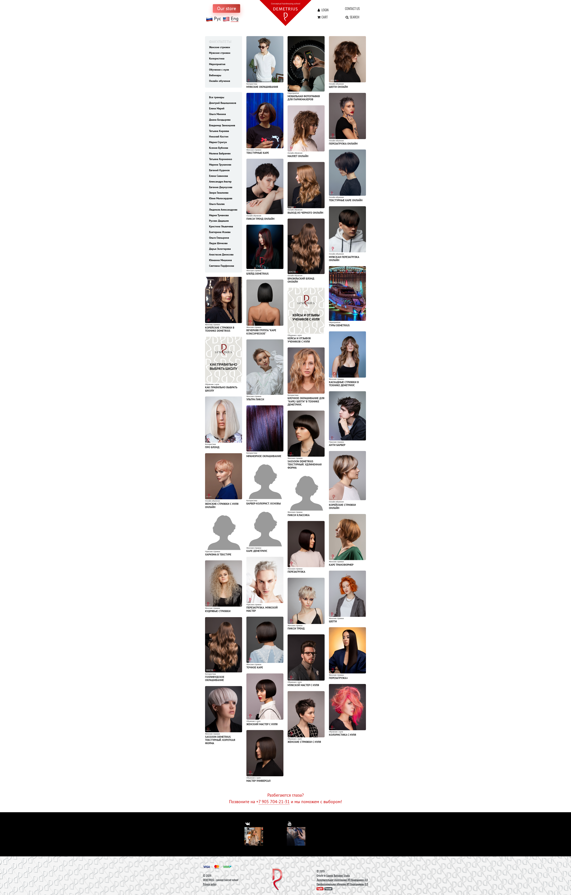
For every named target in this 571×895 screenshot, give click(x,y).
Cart (324, 17)
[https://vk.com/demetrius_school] (247, 823)
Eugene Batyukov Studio (338, 875)
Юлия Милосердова (220, 198)
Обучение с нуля (219, 69)
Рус (217, 18)
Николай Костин (218, 136)
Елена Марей (216, 108)
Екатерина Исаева (219, 232)
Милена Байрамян (220, 153)
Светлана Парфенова (221, 265)
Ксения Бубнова (218, 147)
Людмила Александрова (223, 209)
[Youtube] (296, 836)
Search (354, 17)
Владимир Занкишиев (222, 125)
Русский (328, 888)
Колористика (216, 58)
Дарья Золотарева (220, 249)
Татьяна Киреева (219, 131)
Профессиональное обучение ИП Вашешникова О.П (342, 884)
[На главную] (285, 12)
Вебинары (215, 75)
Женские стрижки (219, 47)
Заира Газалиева (218, 192)
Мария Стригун (218, 142)
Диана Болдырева (219, 119)
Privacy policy (209, 884)
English (320, 888)
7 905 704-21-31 (274, 801)
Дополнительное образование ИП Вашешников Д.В (342, 880)
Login (324, 9)
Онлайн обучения (219, 81)
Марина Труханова (220, 164)
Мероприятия (217, 64)
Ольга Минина (217, 114)
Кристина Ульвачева (221, 226)
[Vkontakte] (253, 836)
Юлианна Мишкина (220, 260)
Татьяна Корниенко (220, 159)
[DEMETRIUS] (277, 880)
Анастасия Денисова (221, 254)
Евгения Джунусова (220, 187)
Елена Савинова (218, 176)
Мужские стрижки (219, 53)
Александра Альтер (220, 181)
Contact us (352, 8)
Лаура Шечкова (218, 243)
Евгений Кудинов (219, 170)
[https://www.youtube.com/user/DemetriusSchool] (289, 823)
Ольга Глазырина (219, 237)
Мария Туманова (219, 215)
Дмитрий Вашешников (222, 103)
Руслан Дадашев (219, 220)
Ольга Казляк (217, 204)
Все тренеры (216, 97)
